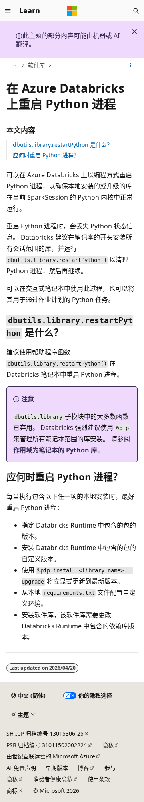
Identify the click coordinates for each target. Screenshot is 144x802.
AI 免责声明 (21, 768)
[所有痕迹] (13, 65)
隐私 (108, 745)
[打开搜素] (136, 11)
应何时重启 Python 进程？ (46, 155)
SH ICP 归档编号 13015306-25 (45, 733)
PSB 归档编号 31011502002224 (46, 745)
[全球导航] (8, 11)
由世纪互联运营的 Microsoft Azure (50, 756)
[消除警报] (134, 31)
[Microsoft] (72, 11)
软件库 (36, 65)
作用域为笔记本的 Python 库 (55, 450)
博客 (83, 768)
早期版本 (57, 768)
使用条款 (99, 779)
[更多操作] (131, 65)
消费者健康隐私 (52, 779)
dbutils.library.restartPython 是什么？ (62, 144)
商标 (12, 790)
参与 (110, 768)
